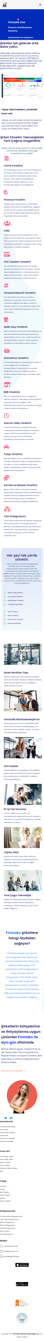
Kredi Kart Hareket (6, 1141)
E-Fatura (3, 1186)
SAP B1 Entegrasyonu (7, 1228)
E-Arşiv (2, 1189)
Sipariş (2, 1198)
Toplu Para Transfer (7, 1138)
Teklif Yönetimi (5, 1201)
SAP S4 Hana (4, 1231)
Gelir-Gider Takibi (6, 1159)
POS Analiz (4, 1130)
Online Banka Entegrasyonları (11, 1216)
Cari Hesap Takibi (6, 1156)
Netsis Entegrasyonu (7, 1225)
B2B (1, 1171)
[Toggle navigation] (34, 4)
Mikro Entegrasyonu (7, 1222)
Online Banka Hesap (7, 1127)
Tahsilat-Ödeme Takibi (8, 1168)
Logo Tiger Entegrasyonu (9, 1219)
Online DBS (4, 1135)
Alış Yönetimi (4, 1192)
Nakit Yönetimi (5, 1162)
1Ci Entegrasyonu (6, 1234)
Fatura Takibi (5, 1165)
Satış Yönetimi (5, 1195)
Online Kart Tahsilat (7, 1133)
